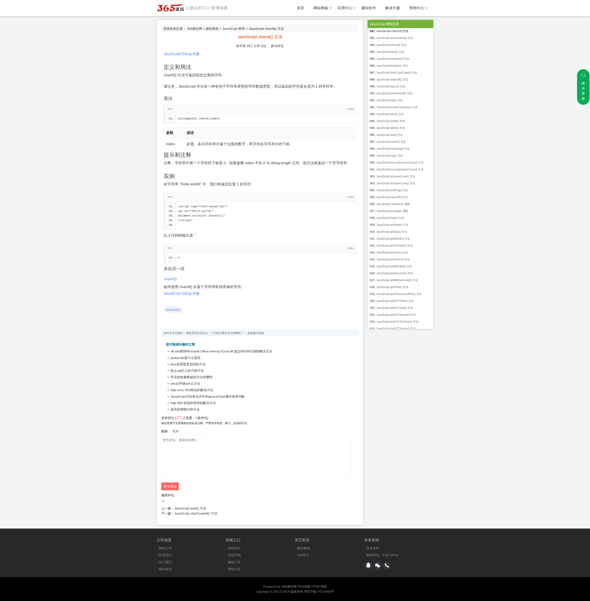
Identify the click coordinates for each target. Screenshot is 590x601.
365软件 (234, 548)
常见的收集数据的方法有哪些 (191, 377)
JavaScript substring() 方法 (393, 148)
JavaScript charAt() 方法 (392, 31)
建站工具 (234, 562)
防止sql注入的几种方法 (187, 370)
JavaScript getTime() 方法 (392, 287)
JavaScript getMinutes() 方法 (394, 266)
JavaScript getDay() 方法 (391, 231)
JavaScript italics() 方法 (390, 86)
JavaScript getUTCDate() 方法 (395, 301)
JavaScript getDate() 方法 (392, 224)
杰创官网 (234, 555)
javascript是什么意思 (186, 358)
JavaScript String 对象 (182, 54)
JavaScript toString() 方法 (392, 190)
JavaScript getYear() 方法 (392, 252)
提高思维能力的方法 (185, 409)
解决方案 (392, 8)
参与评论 (277, 46)
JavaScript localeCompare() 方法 (397, 107)
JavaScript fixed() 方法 (390, 52)
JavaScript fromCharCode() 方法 (396, 72)
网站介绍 (165, 548)
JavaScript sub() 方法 (389, 135)
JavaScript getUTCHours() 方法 (396, 328)
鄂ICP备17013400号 (319, 591)
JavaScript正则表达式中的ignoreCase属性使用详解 (208, 396)
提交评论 (170, 486)
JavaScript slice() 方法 (390, 114)
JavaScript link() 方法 (389, 100)
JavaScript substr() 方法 (391, 141)
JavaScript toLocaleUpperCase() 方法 (400, 169)
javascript (173, 309)
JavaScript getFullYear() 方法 (394, 245)
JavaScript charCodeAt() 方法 (195, 513)
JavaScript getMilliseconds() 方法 (397, 280)
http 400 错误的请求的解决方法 (193, 403)
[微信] (377, 565)
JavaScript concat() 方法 (391, 45)
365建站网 (194, 28)
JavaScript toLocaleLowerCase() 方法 (400, 162)
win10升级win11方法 (185, 383)
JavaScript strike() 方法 (390, 128)
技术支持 (372, 548)
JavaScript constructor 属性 (393, 204)
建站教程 (212, 28)
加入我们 (165, 562)
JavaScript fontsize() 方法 (392, 65)
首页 (300, 8)
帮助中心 (416, 8)
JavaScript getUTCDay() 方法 (394, 307)
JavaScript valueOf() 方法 (392, 197)
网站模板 (320, 8)
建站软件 (368, 8)
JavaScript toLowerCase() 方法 (395, 176)
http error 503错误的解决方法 (192, 390)
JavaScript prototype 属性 (392, 211)
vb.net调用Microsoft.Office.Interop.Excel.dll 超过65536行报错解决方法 (221, 351)
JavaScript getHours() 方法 (393, 259)
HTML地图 (319, 586)
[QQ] (368, 565)
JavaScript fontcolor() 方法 (392, 58)
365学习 (303, 555)
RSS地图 (304, 586)
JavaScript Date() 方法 (390, 218)
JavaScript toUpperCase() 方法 (395, 183)
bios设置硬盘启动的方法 (188, 364)
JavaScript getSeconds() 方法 (394, 273)
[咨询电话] (387, 565)
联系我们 (165, 555)
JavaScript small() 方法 (390, 121)
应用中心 (344, 8)
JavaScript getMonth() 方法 (393, 238)
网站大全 (234, 569)
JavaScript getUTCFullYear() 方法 (397, 321)
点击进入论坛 (255, 333)
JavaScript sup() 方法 (389, 155)
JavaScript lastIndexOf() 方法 (394, 93)
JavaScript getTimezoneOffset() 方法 (399, 294)
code (350, 109)
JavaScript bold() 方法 (190, 508)
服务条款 (165, 569)
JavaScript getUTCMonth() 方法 (396, 314)
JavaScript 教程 (233, 28)
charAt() (170, 279)
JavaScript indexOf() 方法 (392, 79)
